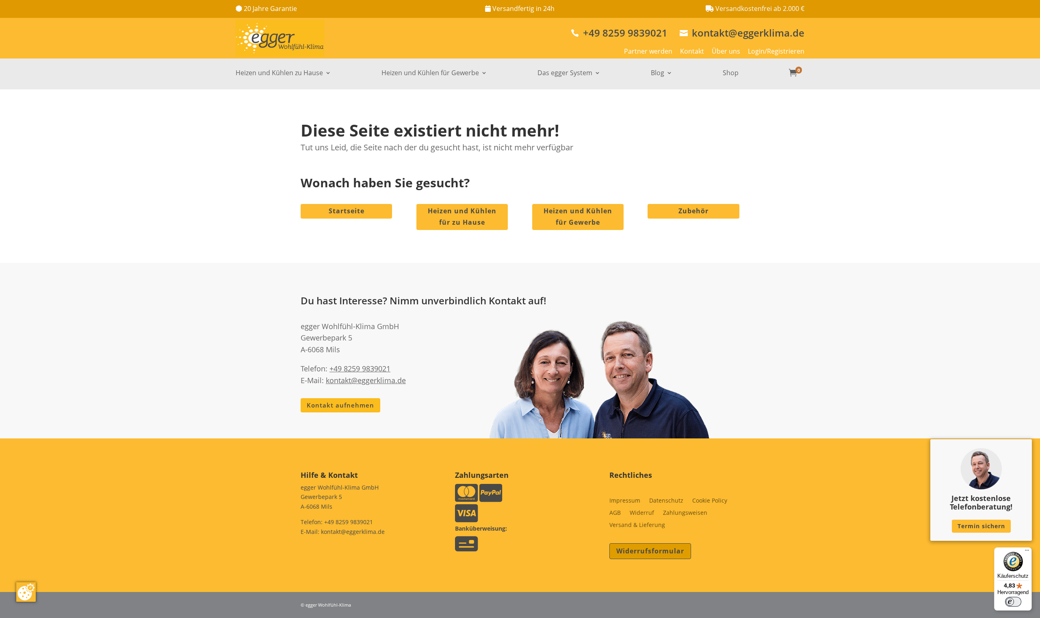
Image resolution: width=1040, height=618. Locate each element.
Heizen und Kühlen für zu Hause (462, 216)
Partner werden (648, 51)
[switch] (1013, 602)
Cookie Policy (709, 501)
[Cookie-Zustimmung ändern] (26, 592)
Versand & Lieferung (637, 525)
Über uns (726, 51)
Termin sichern (981, 526)
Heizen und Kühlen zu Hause (279, 73)
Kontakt (692, 51)
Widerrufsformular (650, 550)
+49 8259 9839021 (619, 32)
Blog (657, 73)
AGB (615, 513)
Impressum (624, 501)
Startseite (346, 210)
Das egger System (564, 73)
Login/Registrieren (776, 51)
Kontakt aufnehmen (340, 405)
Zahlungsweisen (685, 513)
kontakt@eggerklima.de (742, 32)
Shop (731, 73)
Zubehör (693, 210)
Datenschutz (666, 501)
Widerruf (642, 513)
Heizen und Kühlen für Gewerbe (430, 73)
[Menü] (1027, 552)
